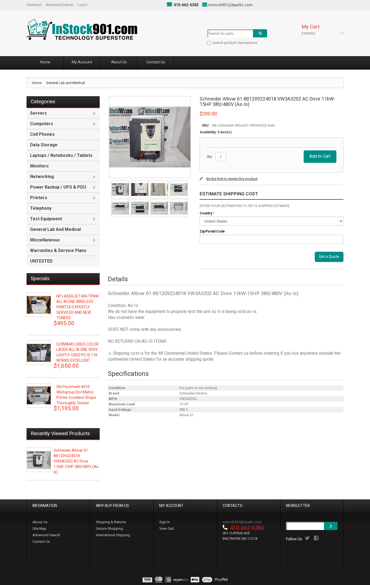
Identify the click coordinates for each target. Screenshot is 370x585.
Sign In (164, 522)
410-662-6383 (186, 5)
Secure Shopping (109, 528)
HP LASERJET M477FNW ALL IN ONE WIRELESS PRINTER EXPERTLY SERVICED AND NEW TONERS (77, 307)
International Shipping (113, 535)
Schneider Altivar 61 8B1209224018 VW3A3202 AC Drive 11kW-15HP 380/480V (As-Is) (77, 461)
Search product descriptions (235, 43)
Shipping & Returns (111, 522)
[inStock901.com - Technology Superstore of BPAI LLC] (82, 29)
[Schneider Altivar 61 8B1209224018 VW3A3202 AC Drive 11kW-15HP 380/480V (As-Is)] (120, 182)
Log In (82, 5)
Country (206, 213)
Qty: (210, 156)
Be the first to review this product (232, 179)
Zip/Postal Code (212, 231)
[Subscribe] (330, 526)
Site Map (39, 528)
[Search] (260, 33)
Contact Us (41, 541)
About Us (40, 522)
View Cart (166, 528)
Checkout (34, 5)
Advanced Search (59, 5)
